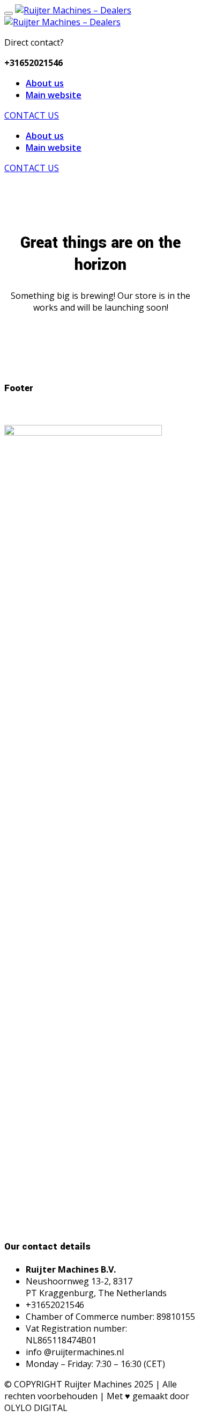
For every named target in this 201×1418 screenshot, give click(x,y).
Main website (53, 95)
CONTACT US (31, 115)
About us (45, 83)
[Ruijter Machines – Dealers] (73, 10)
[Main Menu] (8, 13)
